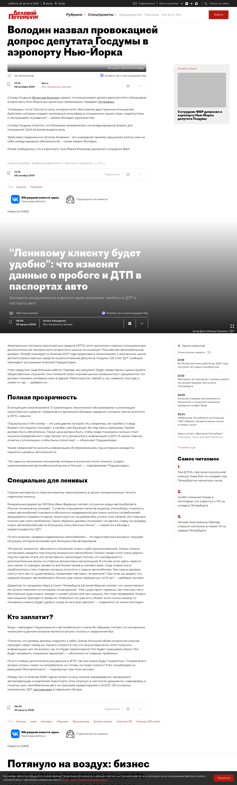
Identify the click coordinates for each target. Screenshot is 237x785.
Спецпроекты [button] (101, 14)
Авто (33, 721)
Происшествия (81, 721)
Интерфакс (106, 101)
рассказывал (42, 689)
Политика (36, 187)
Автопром (46, 721)
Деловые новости (103, 721)
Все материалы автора (56, 86)
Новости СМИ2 (18, 211)
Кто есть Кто (171, 15)
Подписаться (146, 3)
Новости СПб (124, 721)
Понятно (223, 778)
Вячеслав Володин (46, 97)
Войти (218, 14)
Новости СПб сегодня (148, 721)
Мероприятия (130, 15)
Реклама (152, 15)
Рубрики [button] (74, 14)
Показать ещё (186, 447)
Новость (21, 187)
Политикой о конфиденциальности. (84, 779)
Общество (62, 721)
